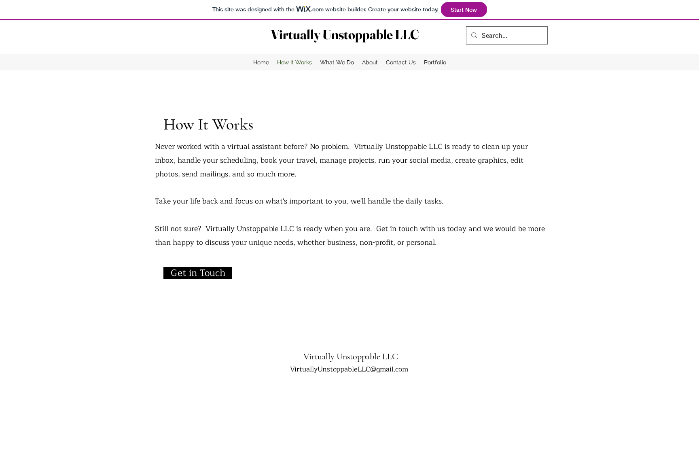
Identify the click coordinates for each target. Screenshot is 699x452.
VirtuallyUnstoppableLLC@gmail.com (349, 369)
